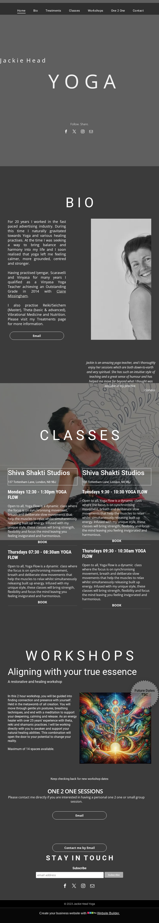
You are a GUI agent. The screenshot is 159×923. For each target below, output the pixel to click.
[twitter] (74, 132)
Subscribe (79, 868)
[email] (91, 132)
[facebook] (66, 132)
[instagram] (83, 132)
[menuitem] (21, 10)
